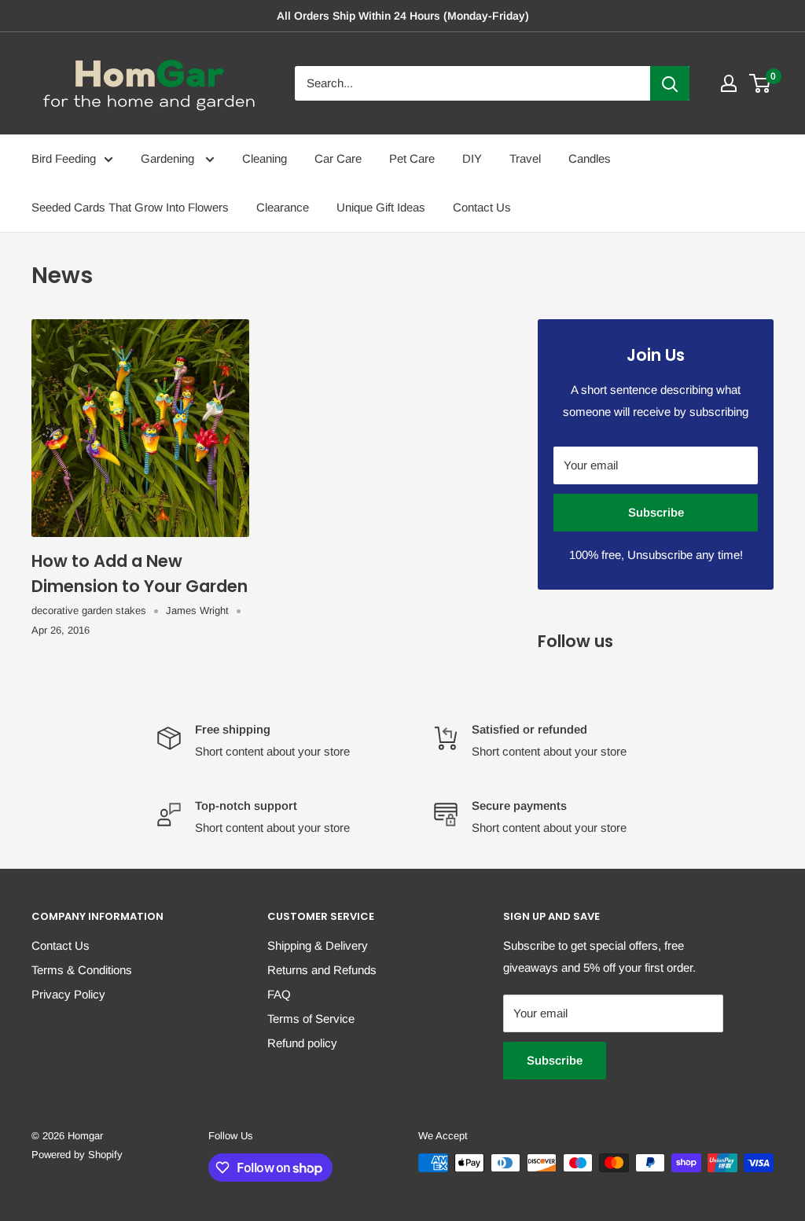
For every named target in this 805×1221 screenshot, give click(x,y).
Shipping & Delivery (317, 945)
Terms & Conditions (81, 969)
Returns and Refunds (322, 969)
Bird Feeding (63, 158)
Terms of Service (311, 1018)
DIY (472, 158)
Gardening (169, 158)
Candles (589, 158)
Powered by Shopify (77, 1154)
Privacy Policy (68, 994)
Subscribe (656, 512)
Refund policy (302, 1043)
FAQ (279, 994)
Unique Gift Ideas (380, 207)
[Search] (669, 83)
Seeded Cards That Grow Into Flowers (130, 207)
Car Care (338, 158)
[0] (760, 83)
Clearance (282, 207)
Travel (525, 158)
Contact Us (482, 207)
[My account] (729, 83)
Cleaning (264, 158)
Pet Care (412, 158)
